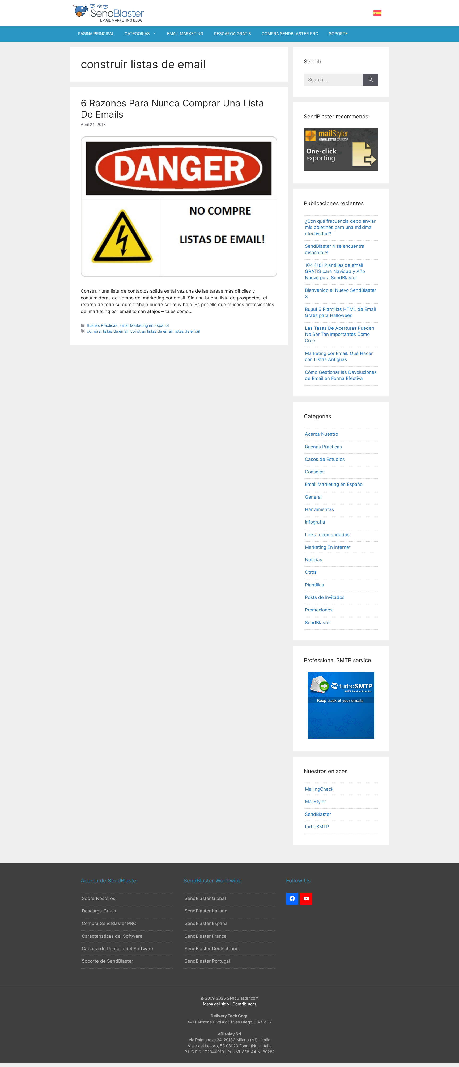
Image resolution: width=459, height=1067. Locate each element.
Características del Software (112, 936)
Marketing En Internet (328, 547)
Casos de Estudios (325, 459)
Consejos (315, 471)
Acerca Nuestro (321, 434)
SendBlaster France (206, 936)
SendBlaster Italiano (206, 911)
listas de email (187, 331)
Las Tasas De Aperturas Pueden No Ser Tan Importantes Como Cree (339, 334)
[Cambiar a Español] (377, 13)
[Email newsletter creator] (341, 169)
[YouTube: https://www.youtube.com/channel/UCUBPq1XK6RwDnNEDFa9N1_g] (306, 899)
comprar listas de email (107, 331)
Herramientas (319, 509)
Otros (311, 572)
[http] (292, 899)
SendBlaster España (206, 923)
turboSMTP (317, 826)
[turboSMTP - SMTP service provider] (341, 737)
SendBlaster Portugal (207, 961)
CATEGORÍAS (137, 33)
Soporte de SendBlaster (107, 961)
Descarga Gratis (99, 911)
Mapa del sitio (216, 1003)
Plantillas (314, 585)
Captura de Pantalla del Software (117, 948)
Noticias (313, 559)
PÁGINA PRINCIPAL (96, 33)
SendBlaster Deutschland (212, 948)
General (313, 497)
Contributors (244, 1003)
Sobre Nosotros (98, 898)
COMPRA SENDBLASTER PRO (290, 33)
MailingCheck (319, 789)
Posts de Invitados (325, 597)
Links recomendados (327, 534)
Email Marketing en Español (144, 325)
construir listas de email (151, 331)
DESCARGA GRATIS (232, 33)
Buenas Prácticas (102, 325)
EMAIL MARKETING (185, 33)
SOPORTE (338, 33)
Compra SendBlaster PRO (109, 923)
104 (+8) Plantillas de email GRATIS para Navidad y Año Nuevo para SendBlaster (335, 272)
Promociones (319, 609)
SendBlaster (318, 622)
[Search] (370, 80)
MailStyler (315, 801)
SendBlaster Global (205, 898)
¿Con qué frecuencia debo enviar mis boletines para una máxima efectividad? (340, 227)
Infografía (315, 522)
